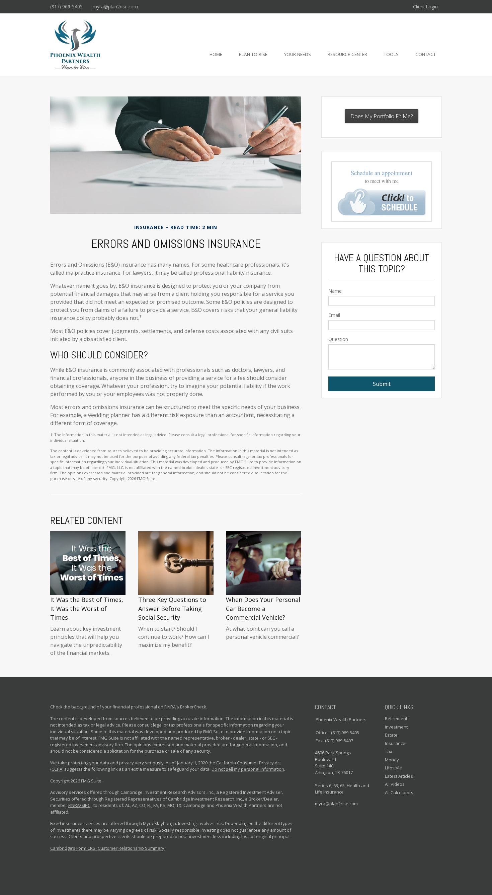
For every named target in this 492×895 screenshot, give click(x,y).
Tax (388, 751)
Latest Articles (399, 776)
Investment (396, 727)
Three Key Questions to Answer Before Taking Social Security (172, 608)
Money (392, 760)
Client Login (425, 6)
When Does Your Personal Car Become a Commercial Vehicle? (263, 608)
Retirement (396, 718)
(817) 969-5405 (66, 6)
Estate (391, 735)
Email (334, 315)
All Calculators (399, 792)
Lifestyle (393, 768)
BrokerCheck (193, 707)
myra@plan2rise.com (115, 6)
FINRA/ (74, 805)
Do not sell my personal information (248, 769)
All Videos (395, 784)
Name (335, 291)
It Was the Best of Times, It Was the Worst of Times (86, 608)
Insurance (395, 743)
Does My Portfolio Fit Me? (381, 116)
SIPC (85, 805)
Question (338, 339)
